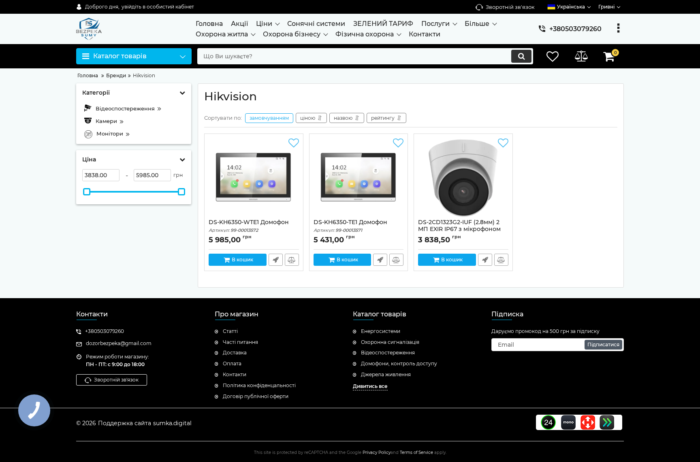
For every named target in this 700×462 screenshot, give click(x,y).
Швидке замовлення (276, 260)
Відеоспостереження (388, 353)
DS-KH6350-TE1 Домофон (350, 226)
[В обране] (293, 143)
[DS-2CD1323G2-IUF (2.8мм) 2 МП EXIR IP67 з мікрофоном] (463, 178)
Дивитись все (370, 386)
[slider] (86, 191)
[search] (521, 56)
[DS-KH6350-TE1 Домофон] (359, 178)
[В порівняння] (292, 260)
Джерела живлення (386, 374)
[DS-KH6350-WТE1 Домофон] (254, 178)
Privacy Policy (377, 452)
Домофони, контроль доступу (399, 363)
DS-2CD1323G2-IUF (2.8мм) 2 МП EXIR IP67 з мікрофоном (459, 229)
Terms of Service (416, 452)
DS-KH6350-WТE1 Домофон (249, 226)
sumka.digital (172, 423)
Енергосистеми (380, 331)
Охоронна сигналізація (390, 342)
